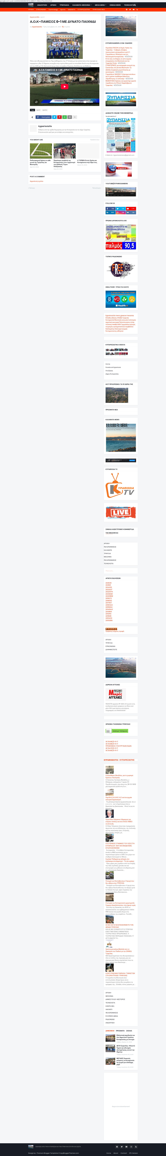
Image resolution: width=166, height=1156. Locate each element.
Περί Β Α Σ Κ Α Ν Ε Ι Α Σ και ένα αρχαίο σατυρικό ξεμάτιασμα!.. (119, 798)
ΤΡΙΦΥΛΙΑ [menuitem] (107, 553)
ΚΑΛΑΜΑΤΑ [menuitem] (108, 550)
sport (43, 17)
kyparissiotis (45, 126)
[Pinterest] (59, 117)
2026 (108, 583)
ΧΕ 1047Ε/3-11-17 (112, 748)
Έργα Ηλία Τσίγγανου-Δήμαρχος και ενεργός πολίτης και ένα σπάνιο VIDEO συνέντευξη (119, 821)
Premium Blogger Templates (47, 1153)
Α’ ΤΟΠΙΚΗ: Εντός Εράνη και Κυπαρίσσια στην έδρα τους (87, 161)
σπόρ (132, 322)
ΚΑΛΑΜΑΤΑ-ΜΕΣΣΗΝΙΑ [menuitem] (81, 5)
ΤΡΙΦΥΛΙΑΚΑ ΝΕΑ (98, 10)
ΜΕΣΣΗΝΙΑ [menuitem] (107, 557)
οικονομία (115, 322)
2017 (109, 603)
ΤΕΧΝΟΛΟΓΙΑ (110, 1003)
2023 (109, 589)
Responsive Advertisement (121, 1106)
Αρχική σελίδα (34, 17)
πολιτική (109, 324)
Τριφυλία (126, 318)
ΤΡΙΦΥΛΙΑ (109, 643)
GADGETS (71, 10)
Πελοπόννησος (124, 322)
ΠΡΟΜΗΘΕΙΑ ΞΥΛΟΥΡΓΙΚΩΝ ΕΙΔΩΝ (118, 746)
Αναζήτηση (109, 371)
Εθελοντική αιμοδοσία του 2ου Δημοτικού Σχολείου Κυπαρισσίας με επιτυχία (126, 1037)
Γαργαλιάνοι (125, 324)
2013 (109, 611)
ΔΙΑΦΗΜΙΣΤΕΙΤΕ (111, 650)
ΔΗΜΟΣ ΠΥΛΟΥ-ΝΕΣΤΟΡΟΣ (115, 999)
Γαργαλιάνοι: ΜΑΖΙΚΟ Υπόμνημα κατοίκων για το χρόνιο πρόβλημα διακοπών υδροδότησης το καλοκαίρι (120, 76)
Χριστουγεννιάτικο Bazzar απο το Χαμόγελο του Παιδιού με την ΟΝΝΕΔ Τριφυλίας (119, 951)
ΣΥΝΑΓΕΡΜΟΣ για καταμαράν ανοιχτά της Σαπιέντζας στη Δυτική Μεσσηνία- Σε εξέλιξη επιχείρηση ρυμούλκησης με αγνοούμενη (120, 68)
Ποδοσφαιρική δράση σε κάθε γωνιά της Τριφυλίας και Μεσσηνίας (40, 162)
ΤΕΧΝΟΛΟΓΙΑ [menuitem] (129, 5)
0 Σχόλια (67, 27)
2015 (109, 607)
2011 (108, 616)
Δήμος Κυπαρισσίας (112, 374)
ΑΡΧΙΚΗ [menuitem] (53, 5)
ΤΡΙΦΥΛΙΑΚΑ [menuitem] (64, 5)
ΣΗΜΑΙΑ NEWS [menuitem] (115, 5)
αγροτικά (109, 322)
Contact (124, 1153)
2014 (109, 609)
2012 (108, 614)
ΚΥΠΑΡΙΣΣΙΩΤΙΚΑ (84, 10)
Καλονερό (118, 329)
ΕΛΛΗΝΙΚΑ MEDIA (112, 1016)
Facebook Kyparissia (113, 367)
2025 (108, 585)
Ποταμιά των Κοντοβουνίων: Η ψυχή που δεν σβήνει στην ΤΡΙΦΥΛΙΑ (120, 882)
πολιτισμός (132, 320)
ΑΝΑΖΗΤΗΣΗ (110, 1023)
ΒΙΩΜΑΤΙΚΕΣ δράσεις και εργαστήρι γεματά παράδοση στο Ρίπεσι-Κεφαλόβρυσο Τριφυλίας (121, 83)
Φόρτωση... (109, 534)
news (118, 315)
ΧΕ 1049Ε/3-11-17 (112, 741)
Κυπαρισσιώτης (111, 331)
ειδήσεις (114, 318)
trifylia (120, 318)
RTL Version (133, 1153)
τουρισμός (109, 326)
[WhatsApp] (64, 117)
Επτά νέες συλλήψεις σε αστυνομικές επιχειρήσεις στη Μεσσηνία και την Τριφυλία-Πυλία (118, 61)
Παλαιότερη (96, 188)
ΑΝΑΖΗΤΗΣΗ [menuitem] (42, 5)
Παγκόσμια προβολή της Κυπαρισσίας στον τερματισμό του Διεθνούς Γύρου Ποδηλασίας (64, 163)
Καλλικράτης (110, 329)
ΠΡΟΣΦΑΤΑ (120, 1031)
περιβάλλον (129, 326)
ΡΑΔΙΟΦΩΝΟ (110, 1019)
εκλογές (132, 324)
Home (108, 364)
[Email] (69, 117)
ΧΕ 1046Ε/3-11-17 (112, 750)
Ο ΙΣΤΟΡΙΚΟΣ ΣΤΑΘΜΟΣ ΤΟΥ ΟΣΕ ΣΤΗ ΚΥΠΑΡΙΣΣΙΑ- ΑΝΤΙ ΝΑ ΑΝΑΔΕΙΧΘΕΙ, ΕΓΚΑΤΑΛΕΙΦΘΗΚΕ (120, 845)
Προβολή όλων (94, 140)
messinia (130, 315)
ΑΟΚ (119, 324)
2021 (109, 594)
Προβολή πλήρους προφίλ (115, 631)
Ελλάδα (108, 318)
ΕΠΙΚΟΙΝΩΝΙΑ (41, 10)
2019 (109, 598)
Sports (62, 10)
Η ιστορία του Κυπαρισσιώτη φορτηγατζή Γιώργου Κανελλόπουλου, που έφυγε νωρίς (121, 904)
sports (45, 110)
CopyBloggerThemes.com (69, 1153)
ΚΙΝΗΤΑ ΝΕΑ (110, 1006)
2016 (109, 605)
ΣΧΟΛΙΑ (129, 1031)
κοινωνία (125, 320)
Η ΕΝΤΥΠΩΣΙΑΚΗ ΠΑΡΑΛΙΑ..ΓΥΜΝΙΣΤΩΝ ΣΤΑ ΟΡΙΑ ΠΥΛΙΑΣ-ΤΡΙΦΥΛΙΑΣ (120, 974)
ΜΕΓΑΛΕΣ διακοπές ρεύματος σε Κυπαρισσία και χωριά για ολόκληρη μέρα (125, 1061)
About (115, 1153)
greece (123, 315)
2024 (109, 587)
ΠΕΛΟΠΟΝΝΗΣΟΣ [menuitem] (110, 547)
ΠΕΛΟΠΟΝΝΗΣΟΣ (112, 1013)
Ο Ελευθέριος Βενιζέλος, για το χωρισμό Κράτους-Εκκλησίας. (119, 776)
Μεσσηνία (118, 320)
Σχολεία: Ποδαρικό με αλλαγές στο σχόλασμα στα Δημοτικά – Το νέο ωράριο (120, 860)
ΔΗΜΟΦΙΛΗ (110, 1031)
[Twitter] (54, 117)
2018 (109, 600)
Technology (53, 10)
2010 (109, 618)
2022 (109, 592)
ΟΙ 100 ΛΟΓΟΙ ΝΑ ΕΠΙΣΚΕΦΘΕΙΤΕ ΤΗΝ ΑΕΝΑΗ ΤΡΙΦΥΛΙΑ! (119, 926)
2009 (109, 620)
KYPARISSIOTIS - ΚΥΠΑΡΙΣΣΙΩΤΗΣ (119, 760)
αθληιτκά (120, 331)
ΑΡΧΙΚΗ (31, 10)
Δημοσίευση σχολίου (36, 181)
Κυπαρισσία (110, 320)
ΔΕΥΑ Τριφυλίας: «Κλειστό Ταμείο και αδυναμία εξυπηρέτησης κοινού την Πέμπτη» (126, 1049)
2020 (109, 596)
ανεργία (124, 329)
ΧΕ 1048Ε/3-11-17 (112, 744)
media (114, 324)
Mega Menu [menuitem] (100, 5)
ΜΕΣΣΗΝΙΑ (109, 996)
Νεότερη (32, 188)
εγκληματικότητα (119, 326)
